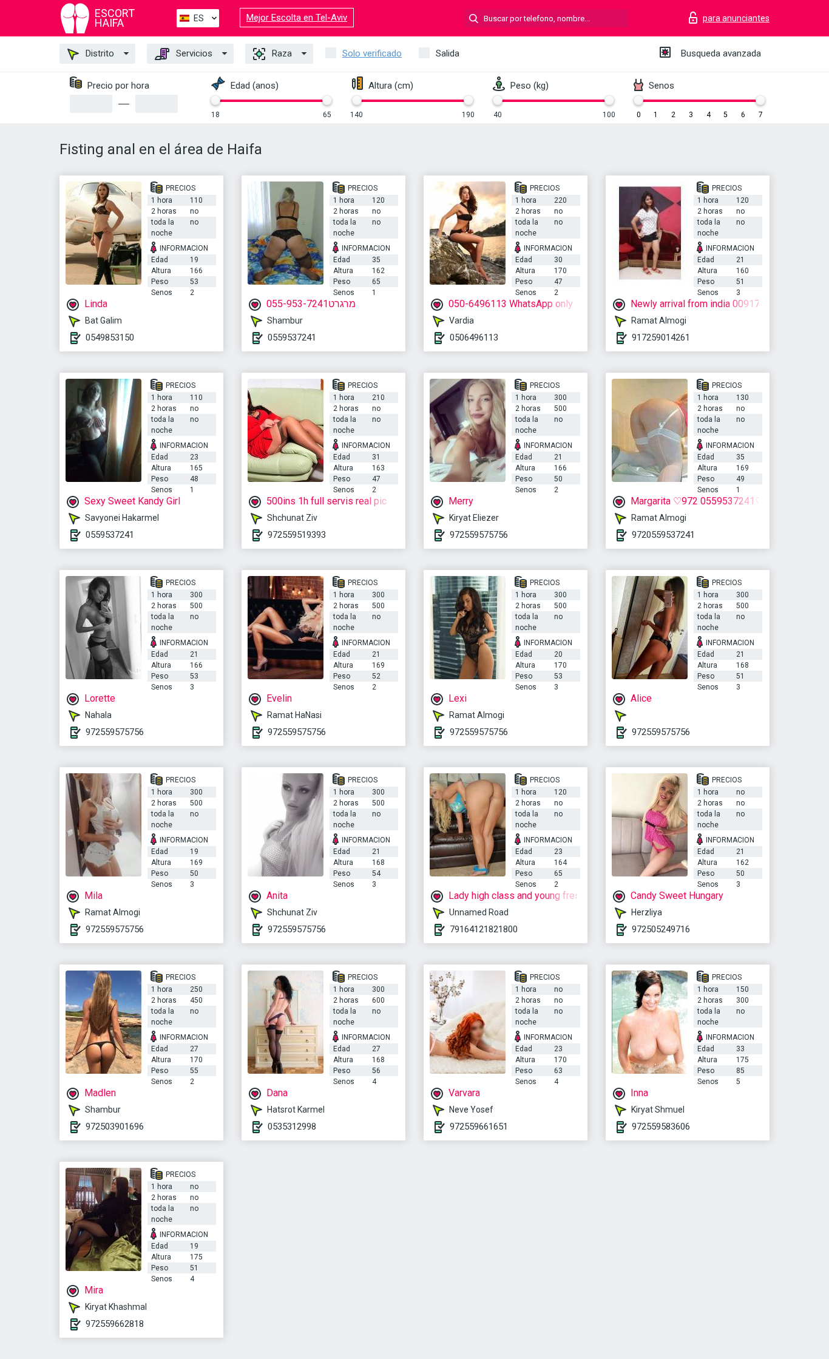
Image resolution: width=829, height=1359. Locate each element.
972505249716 (661, 929)
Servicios (193, 53)
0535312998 (292, 1126)
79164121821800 (484, 929)
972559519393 (297, 534)
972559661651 (479, 1126)
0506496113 (474, 337)
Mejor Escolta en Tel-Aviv (296, 17)
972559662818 (115, 1323)
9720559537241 (663, 534)
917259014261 (661, 337)
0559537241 (292, 337)
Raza (280, 53)
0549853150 (110, 337)
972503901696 (115, 1126)
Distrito (98, 53)
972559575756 (479, 534)
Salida (447, 53)
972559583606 (661, 1126)
